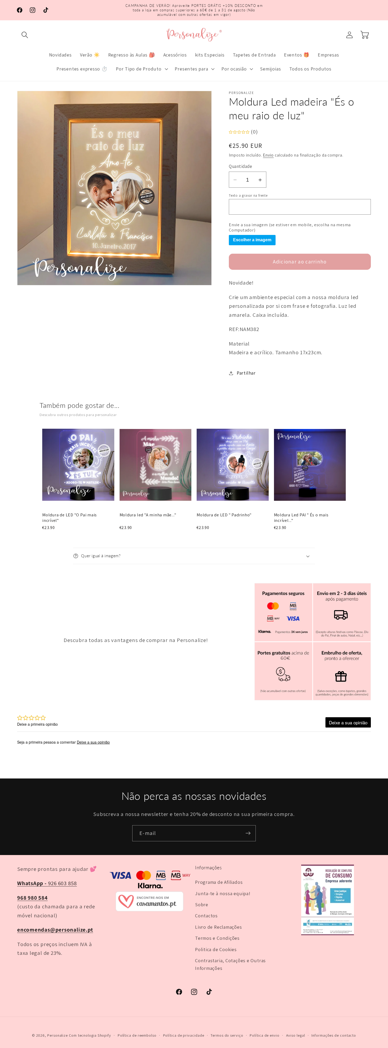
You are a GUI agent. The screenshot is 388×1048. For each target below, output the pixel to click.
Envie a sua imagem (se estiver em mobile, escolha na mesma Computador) (290, 228)
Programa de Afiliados (219, 882)
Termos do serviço (227, 1035)
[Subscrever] (247, 833)
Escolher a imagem (252, 240)
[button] (24, 34)
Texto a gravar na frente (248, 195)
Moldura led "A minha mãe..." (148, 515)
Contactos (206, 915)
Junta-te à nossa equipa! (222, 893)
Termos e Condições (217, 938)
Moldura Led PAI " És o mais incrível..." (301, 517)
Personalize (57, 1035)
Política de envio (264, 1035)
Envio (268, 155)
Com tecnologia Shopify (90, 1035)
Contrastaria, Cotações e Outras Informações (230, 964)
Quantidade (240, 166)
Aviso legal (295, 1035)
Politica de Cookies (216, 949)
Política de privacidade (183, 1035)
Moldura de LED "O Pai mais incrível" (69, 517)
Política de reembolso (137, 1035)
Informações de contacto (333, 1035)
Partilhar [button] (246, 373)
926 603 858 (47, 883)
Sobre (201, 904)
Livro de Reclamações (218, 927)
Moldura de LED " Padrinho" (224, 515)
